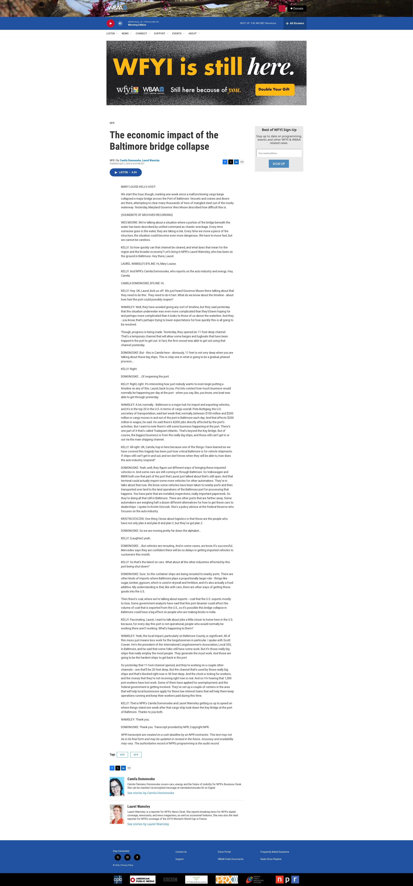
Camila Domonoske (130, 160)
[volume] (120, 23)
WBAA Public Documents (230, 859)
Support (159, 33)
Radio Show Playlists (271, 859)
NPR (112, 123)
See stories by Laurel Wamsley (148, 824)
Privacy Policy (127, 865)
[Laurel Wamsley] (117, 814)
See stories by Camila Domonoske (150, 793)
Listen (110, 33)
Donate (298, 8)
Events (177, 33)
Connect (141, 33)
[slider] (125, 23)
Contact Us (181, 852)
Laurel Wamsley (151, 160)
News (125, 33)
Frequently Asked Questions (275, 852)
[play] (110, 23)
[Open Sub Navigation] (117, 33)
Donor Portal (224, 852)
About (193, 33)
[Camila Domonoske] (117, 786)
